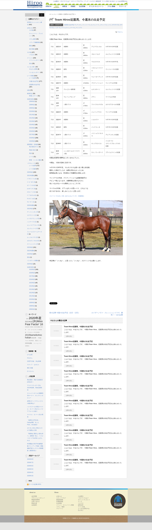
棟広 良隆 (30, 368)
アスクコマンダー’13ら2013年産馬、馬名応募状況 (34, 388)
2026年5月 (30, 469)
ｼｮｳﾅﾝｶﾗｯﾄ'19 (115, 25)
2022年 (34, 338)
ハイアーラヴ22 (32, 222)
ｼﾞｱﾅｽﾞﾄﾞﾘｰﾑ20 (32, 179)
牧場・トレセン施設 (35, 160)
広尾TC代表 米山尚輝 (34, 361)
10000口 (27, 346)
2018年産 (32, 138)
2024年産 (30, 254)
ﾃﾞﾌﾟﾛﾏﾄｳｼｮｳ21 (32, 195)
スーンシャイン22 (32, 244)
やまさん (120, 32)
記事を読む (69, 336)
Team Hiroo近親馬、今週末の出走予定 (78, 326)
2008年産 (32, 104)
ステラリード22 (32, 215)
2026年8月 (30, 459)
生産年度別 (30, 99)
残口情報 (32, 49)
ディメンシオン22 (32, 212)
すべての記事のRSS (35, 484)
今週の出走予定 (34, 81)
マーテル (72, 27)
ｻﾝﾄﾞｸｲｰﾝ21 (30, 202)
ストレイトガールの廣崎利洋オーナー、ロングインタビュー (35, 395)
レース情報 (30, 75)
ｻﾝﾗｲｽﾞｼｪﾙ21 (31, 198)
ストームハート (36, 343)
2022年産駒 (30, 250)
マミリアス (79, 27)
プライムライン (65, 27)
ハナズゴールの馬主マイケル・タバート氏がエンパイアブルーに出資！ (35, 409)
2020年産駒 (30, 205)
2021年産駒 (30, 175)
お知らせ (29, 28)
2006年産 (32, 101)
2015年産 (32, 128)
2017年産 (32, 134)
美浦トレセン (38, 340)
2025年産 (30, 264)
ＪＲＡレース (31, 163)
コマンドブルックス (105, 25)
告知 (30, 63)
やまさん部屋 (33, 69)
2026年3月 (30, 475)
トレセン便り (31, 67)
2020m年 (27, 327)
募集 (30, 45)
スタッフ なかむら (33, 364)
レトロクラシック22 (33, 218)
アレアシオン (78, 25)
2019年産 (32, 141)
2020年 (38, 332)
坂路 (26, 318)
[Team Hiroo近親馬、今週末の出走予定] (56, 336)
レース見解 (32, 169)
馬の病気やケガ (34, 146)
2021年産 (28, 321)
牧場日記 (29, 93)
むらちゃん (30, 371)
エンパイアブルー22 (33, 225)
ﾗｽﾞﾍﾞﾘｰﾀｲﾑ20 (31, 185)
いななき (32, 54)
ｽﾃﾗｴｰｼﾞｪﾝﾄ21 (31, 192)
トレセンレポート (34, 72)
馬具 (30, 153)
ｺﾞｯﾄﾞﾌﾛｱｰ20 (31, 182)
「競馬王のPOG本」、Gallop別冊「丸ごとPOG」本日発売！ (34, 422)
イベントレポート (34, 60)
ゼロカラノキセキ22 (33, 240)
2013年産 (32, 121)
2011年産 (32, 114)
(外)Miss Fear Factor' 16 (34, 323)
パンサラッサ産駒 (32, 260)
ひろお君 (29, 354)
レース (31, 156)
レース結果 (32, 78)
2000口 (32, 327)
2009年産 (32, 108)
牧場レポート (33, 96)
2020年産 (30, 172)
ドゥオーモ (57, 27)
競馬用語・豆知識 (32, 144)
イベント (29, 58)
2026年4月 (30, 472)
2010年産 (32, 111)
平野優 (39, 338)
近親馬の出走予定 (69, 25)
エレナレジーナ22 (32, 228)
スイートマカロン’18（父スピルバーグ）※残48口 (66, 196)
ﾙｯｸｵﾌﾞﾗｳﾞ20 (31, 189)
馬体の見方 (32, 150)
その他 (31, 30)
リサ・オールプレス (32, 329)
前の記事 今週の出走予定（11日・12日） (64, 313)
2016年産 (32, 131)
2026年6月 (30, 466)
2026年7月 (30, 462)
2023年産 (30, 247)
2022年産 (30, 208)
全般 (28, 90)
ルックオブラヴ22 (32, 237)
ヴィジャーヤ (86, 25)
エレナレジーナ (94, 25)
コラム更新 (32, 39)
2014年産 (32, 124)
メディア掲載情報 (34, 42)
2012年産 (32, 118)
